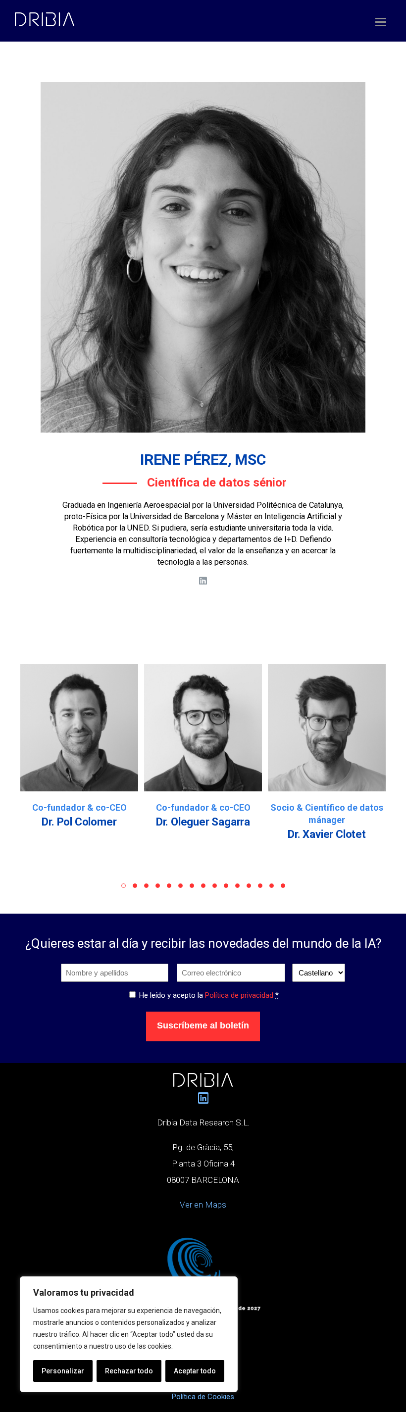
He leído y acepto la (209, 995)
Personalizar (63, 1371)
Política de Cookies (203, 1396)
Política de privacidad (239, 995)
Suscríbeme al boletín (203, 1025)
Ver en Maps (203, 1205)
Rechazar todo (129, 1371)
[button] (123, 885)
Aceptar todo (195, 1371)
